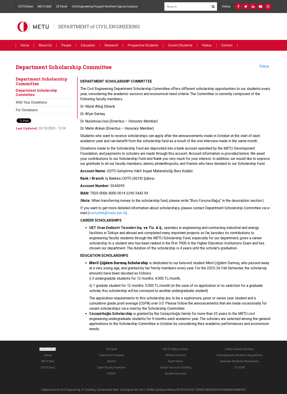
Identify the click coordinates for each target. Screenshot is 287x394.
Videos (207, 45)
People (66, 45)
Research (111, 45)
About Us (45, 45)
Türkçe (226, 6)
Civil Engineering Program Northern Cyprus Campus (104, 6)
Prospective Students (143, 45)
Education (88, 45)
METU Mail (44, 6)
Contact (227, 45)
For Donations (27, 110)
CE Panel (61, 6)
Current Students (180, 45)
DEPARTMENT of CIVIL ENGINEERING (99, 26)
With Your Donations (31, 102)
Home (25, 45)
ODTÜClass (25, 6)
